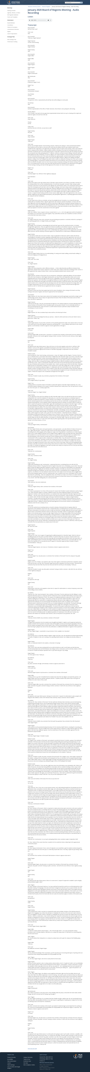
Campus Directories (27, 1057)
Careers (9, 1063)
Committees (10, 25)
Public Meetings (11, 1065)
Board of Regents (46, 6)
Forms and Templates (12, 17)
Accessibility (10, 1059)
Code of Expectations (12, 33)
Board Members (11, 23)
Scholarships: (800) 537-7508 (46, 1059)
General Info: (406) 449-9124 (46, 1057)
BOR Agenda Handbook (12, 15)
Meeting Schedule (11, 10)
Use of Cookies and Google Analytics (13, 1067)
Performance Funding (12, 41)
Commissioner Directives (13, 29)
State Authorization (11, 1061)
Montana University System (34, 6)
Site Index (25, 1063)
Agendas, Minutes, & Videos (13, 12)
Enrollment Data (27, 1061)
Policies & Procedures (12, 27)
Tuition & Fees (26, 1059)
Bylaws (9, 31)
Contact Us (42, 1060)
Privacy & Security (11, 1057)
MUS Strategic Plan (11, 39)
